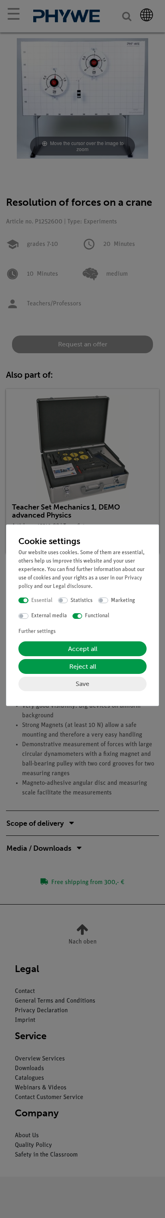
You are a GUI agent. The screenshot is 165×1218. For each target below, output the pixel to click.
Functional (97, 616)
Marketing (123, 601)
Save (82, 684)
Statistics (81, 601)
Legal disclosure (72, 586)
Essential (41, 601)
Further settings (37, 631)
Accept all (82, 649)
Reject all (82, 666)
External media (49, 616)
